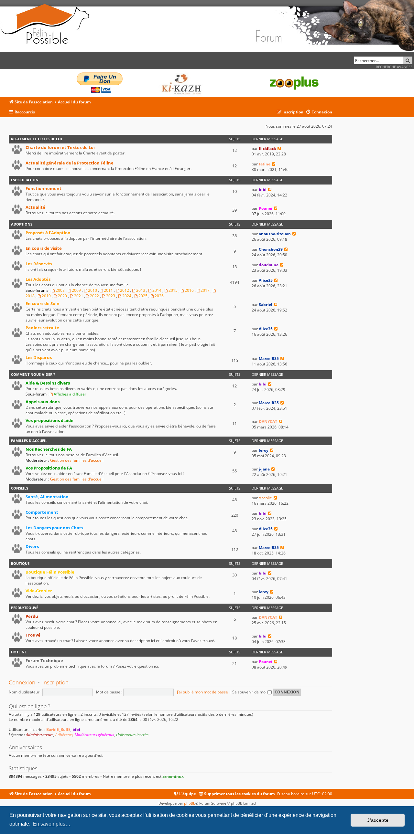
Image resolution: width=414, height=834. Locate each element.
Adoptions (21, 224)
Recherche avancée (394, 66)
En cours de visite (44, 248)
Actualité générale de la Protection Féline (70, 163)
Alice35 (266, 280)
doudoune (268, 265)
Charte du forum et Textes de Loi (60, 147)
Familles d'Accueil (29, 440)
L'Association (24, 179)
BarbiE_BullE (58, 729)
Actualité (35, 207)
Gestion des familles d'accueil (77, 460)
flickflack (267, 148)
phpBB (189, 803)
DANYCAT (268, 421)
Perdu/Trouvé (24, 607)
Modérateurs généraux (94, 734)
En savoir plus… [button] (52, 824)
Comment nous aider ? (33, 374)
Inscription (55, 682)
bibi (263, 189)
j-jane (264, 469)
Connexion (22, 682)
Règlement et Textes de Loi (36, 138)
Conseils (19, 488)
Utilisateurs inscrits (132, 734)
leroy (263, 450)
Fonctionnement (43, 188)
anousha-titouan (275, 234)
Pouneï (265, 208)
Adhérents (64, 734)
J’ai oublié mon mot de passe (202, 692)
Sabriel (265, 304)
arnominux (173, 776)
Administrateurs (39, 734)
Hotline (19, 651)
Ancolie (265, 498)
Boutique (20, 563)
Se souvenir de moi (249, 692)
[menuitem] (319, 112)
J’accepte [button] (377, 820)
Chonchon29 (271, 249)
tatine (264, 164)
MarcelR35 (269, 358)
